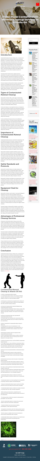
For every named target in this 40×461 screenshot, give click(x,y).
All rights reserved (22, 457)
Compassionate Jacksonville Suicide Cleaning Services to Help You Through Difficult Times (35, 55)
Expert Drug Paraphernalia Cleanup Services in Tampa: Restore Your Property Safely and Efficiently (34, 100)
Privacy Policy (29, 457)
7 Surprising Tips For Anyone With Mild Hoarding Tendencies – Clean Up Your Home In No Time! (34, 77)
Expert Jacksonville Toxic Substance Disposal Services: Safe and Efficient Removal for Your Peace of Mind (34, 88)
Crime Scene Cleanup (11, 439)
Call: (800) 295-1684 (19, 6)
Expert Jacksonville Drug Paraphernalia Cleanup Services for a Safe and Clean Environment (34, 66)
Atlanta (5, 439)
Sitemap (34, 457)
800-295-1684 (26, 449)
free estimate (7, 270)
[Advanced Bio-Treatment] (20, 4)
